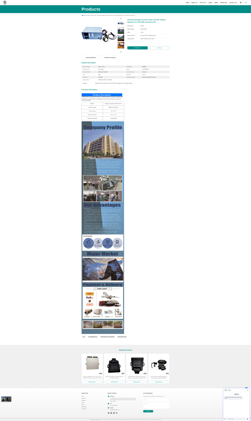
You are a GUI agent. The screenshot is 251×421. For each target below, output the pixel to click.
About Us (84, 398)
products (203, 2)
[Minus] (248, 390)
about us (194, 2)
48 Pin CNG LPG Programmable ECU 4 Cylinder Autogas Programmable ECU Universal (159, 377)
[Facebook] (111, 413)
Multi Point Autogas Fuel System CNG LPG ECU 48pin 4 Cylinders (114, 377)
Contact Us (84, 408)
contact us (233, 2)
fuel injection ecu (92, 336)
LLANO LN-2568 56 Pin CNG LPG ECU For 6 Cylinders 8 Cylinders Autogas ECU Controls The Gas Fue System (92, 377)
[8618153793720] (117, 413)
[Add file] (225, 418)
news (216, 2)
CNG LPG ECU (94, 15)
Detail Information (91, 57)
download (223, 2)
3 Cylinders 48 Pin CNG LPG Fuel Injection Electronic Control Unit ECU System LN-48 (137, 377)
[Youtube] (114, 413)
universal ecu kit (122, 336)
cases (210, 2)
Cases (83, 402)
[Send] (248, 418)
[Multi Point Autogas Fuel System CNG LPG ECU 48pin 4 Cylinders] (114, 364)
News (83, 404)
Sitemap (98, 419)
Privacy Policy (92, 419)
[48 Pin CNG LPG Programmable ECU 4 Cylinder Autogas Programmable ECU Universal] (158, 364)
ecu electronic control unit (107, 336)
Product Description (110, 57)
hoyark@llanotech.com (114, 409)
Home (187, 2)
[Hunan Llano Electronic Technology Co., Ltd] (4, 3)
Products (88, 15)
